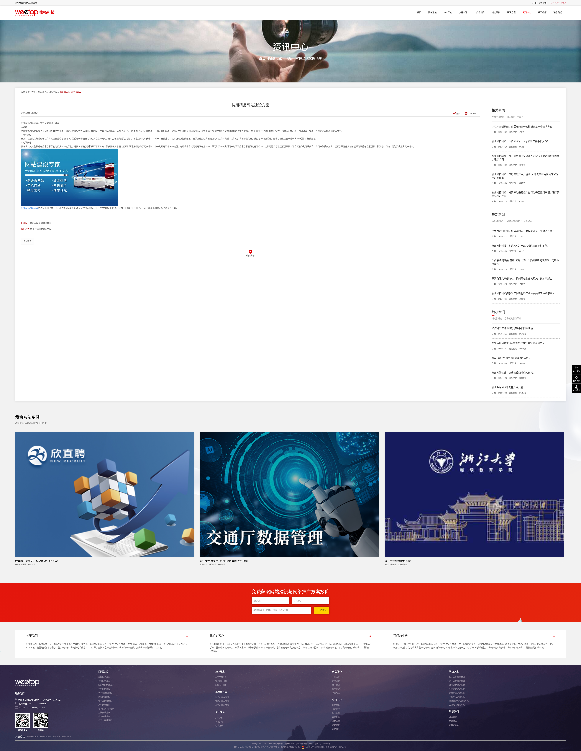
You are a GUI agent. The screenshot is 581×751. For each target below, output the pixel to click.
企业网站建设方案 (457, 681)
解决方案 (511, 12)
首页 (419, 12)
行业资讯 (336, 713)
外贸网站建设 (104, 716)
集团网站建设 (104, 677)
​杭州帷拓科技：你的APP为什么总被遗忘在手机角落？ (521, 141)
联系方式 (453, 717)
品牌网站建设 (104, 712)
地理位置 (453, 721)
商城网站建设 (104, 697)
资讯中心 (527, 12)
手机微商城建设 (105, 693)
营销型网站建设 (105, 701)
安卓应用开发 (221, 681)
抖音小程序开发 (222, 705)
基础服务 (336, 693)
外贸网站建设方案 (457, 693)
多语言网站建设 (105, 720)
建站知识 (336, 717)
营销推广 (336, 729)
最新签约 (336, 705)
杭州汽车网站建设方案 (40, 229)
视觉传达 (336, 689)
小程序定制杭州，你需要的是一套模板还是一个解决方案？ (523, 126)
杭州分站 (56, 737)
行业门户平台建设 (106, 708)
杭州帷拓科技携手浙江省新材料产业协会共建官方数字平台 (523, 293)
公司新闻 (336, 709)
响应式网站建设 (105, 685)
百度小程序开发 (222, 701)
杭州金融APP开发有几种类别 (507, 387)
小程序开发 (464, 12)
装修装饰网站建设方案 (459, 701)
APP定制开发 (221, 677)
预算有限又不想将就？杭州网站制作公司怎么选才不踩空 (522, 278)
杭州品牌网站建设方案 (40, 223)
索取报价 (576, 388)
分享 (458, 113)
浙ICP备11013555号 (322, 744)
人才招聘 (219, 721)
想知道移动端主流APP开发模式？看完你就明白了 (518, 343)
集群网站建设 (104, 704)
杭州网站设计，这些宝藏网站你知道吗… (513, 372)
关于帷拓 (542, 12)
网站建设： (334, 747)
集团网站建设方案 (457, 677)
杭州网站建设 (32, 737)
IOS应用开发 (220, 685)
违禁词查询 (454, 725)
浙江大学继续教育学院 (398, 561)
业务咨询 (576, 378)
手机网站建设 (104, 689)
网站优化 (336, 725)
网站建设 (432, 12)
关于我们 (219, 718)
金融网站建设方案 (457, 704)
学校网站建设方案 (457, 697)
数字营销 (336, 685)
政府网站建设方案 (457, 685)
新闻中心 (42, 92)
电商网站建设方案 (457, 689)
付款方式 (219, 725)
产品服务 (480, 12)
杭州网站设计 (45, 737)
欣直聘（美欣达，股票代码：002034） (37, 561)
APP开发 (448, 12)
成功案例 (496, 12)
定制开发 (336, 681)
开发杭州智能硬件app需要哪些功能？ (512, 358)
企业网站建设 (104, 681)
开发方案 (53, 92)
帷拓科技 (342, 747)
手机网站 (336, 677)
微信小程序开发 (222, 697)
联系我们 (557, 12)
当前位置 (25, 92)
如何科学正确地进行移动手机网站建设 (512, 328)
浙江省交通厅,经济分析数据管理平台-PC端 (224, 561)
